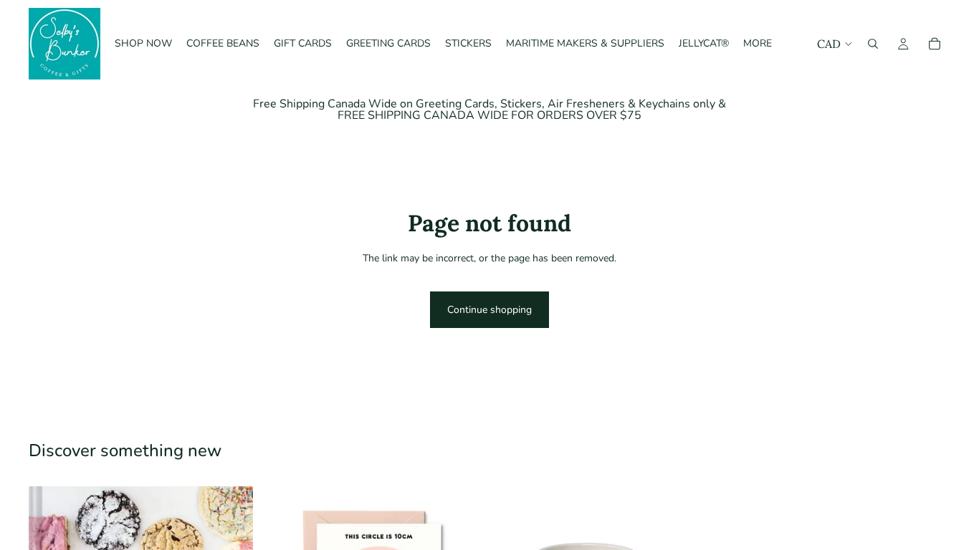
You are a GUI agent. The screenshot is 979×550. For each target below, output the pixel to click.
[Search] (873, 43)
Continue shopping (489, 310)
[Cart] (934, 43)
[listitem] (757, 43)
